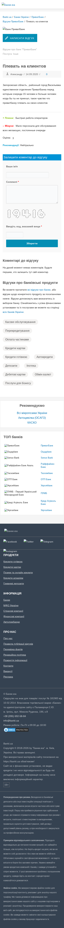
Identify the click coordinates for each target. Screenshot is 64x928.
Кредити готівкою (16, 356)
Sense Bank (47, 457)
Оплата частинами (17, 339)
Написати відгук (22, 38)
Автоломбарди (11, 621)
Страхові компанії (13, 611)
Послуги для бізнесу (18, 383)
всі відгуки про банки (39, 289)
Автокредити (45, 356)
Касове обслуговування (20, 322)
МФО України (10, 605)
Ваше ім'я (12, 166)
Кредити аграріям (13, 578)
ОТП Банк (46, 479)
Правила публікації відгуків (18, 643)
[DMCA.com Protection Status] (16, 731)
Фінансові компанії (13, 616)
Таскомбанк (47, 473)
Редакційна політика (14, 654)
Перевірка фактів (13, 649)
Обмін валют (43, 374)
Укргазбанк (46, 510)
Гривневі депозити (13, 583)
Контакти (8, 665)
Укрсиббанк (46, 485)
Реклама (8, 676)
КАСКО (32, 422)
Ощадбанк (46, 451)
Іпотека (31, 365)
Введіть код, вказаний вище (24, 226)
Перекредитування (17, 330)
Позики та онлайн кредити (18, 572)
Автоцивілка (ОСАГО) (32, 417)
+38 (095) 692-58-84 (14, 716)
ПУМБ (44, 493)
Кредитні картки (15, 348)
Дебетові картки (15, 374)
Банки (6, 600)
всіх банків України (13, 312)
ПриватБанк (47, 445)
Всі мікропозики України (32, 413)
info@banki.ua (11, 720)
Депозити (11, 365)
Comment (12, 181)
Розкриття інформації (15, 660)
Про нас (7, 638)
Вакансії (7, 671)
